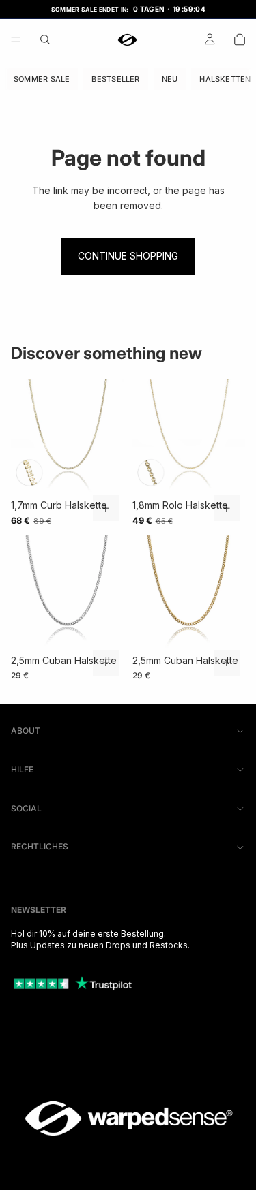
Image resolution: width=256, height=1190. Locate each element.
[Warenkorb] (240, 39)
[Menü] (15, 39)
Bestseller (115, 78)
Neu (170, 78)
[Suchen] (45, 39)
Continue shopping (128, 256)
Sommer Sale (42, 78)
